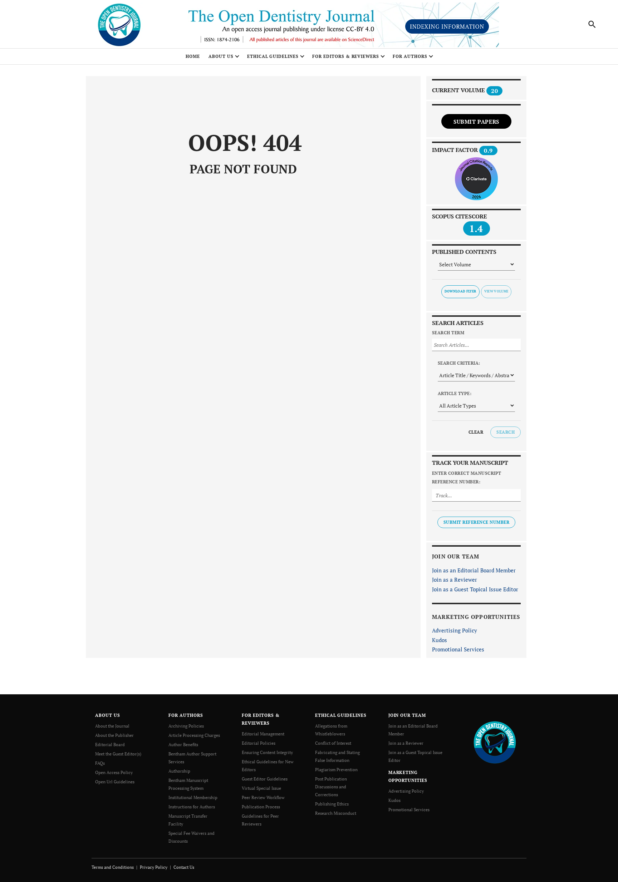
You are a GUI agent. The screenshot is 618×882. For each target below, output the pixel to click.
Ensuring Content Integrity (267, 752)
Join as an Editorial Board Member (474, 570)
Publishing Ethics (332, 804)
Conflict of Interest (333, 743)
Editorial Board (110, 744)
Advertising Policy (454, 630)
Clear (476, 432)
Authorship (179, 771)
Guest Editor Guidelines (265, 779)
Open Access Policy (114, 772)
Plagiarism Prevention (336, 769)
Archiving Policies (186, 726)
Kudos (439, 640)
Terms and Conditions (113, 867)
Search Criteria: (459, 363)
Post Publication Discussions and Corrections (331, 786)
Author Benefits (183, 744)
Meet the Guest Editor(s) (118, 754)
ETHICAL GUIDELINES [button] (273, 56)
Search (505, 432)
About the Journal (112, 726)
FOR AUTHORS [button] (410, 56)
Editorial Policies (258, 743)
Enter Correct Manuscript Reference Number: (466, 477)
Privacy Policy (153, 867)
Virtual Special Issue (261, 788)
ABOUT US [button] (221, 56)
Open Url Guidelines (114, 781)
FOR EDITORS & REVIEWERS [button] (345, 56)
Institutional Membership (192, 797)
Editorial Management (263, 733)
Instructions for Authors (191, 806)
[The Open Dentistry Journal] (494, 741)
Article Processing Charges (194, 735)
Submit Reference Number (476, 522)
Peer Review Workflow (263, 797)
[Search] (592, 24)
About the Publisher (114, 735)
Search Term (448, 332)
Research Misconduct (335, 813)
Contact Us (183, 867)
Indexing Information (447, 26)
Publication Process (261, 806)
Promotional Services (458, 649)
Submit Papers (476, 121)
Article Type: (454, 393)
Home (193, 56)
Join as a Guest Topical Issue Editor (475, 589)
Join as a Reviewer (454, 579)
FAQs (100, 763)
